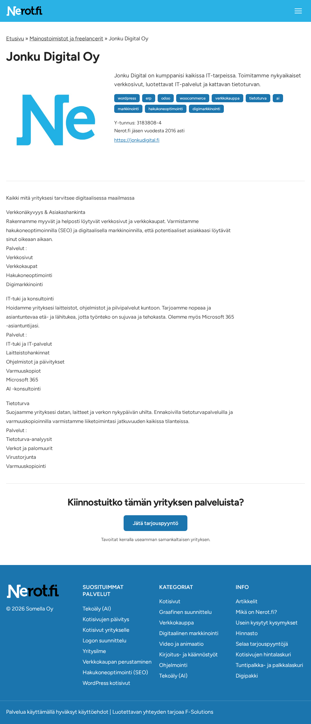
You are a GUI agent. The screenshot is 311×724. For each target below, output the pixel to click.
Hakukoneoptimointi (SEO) (115, 672)
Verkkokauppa (176, 622)
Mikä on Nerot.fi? (256, 612)
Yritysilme (94, 651)
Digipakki (247, 675)
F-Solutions (199, 712)
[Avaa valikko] (298, 11)
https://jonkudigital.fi (136, 140)
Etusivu (15, 38)
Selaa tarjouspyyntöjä (262, 644)
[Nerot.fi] (40, 591)
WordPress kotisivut (106, 683)
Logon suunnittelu (104, 640)
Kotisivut (169, 601)
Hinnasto (247, 633)
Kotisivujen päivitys (106, 619)
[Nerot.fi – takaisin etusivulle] (24, 11)
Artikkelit (247, 601)
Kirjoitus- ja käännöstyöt (188, 654)
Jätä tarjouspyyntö (155, 523)
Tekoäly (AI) (97, 608)
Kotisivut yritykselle (106, 630)
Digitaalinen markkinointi (188, 633)
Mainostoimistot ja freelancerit (66, 38)
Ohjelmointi (173, 665)
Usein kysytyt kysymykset (267, 622)
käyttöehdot (93, 712)
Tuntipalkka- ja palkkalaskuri (269, 665)
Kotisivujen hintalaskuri (263, 654)
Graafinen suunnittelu (185, 612)
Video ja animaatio (181, 644)
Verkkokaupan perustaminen (117, 661)
